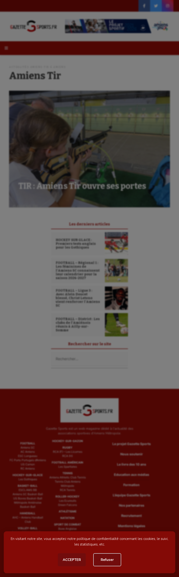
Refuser (107, 559)
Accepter (72, 559)
